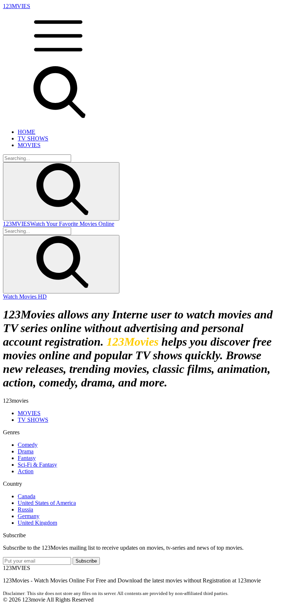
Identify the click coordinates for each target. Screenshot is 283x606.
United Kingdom (37, 523)
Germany (28, 516)
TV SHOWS (33, 138)
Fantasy (27, 458)
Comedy (28, 445)
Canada (26, 496)
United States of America (47, 503)
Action (26, 471)
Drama (26, 451)
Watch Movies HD (25, 296)
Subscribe (86, 561)
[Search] (61, 191)
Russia (25, 509)
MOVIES (29, 145)
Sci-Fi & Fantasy (37, 464)
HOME (26, 132)
